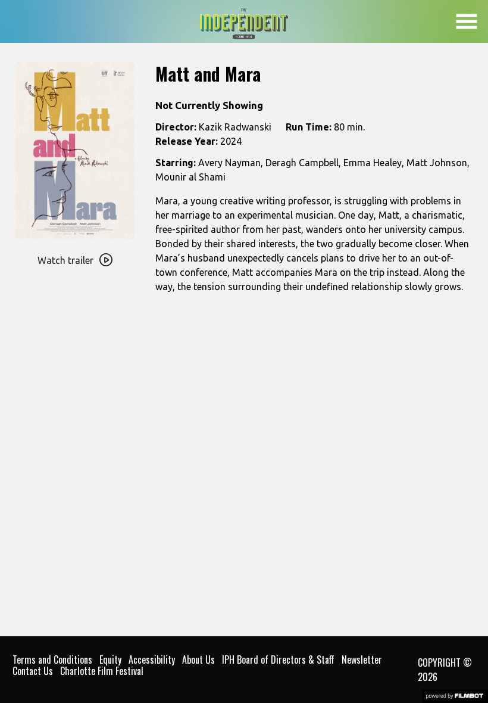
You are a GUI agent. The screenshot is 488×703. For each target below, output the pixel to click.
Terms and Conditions (52, 659)
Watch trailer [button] (65, 260)
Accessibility (152, 659)
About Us (198, 659)
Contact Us (32, 671)
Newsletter (362, 659)
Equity (110, 659)
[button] (466, 21)
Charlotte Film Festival (101, 671)
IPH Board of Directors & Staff (278, 659)
